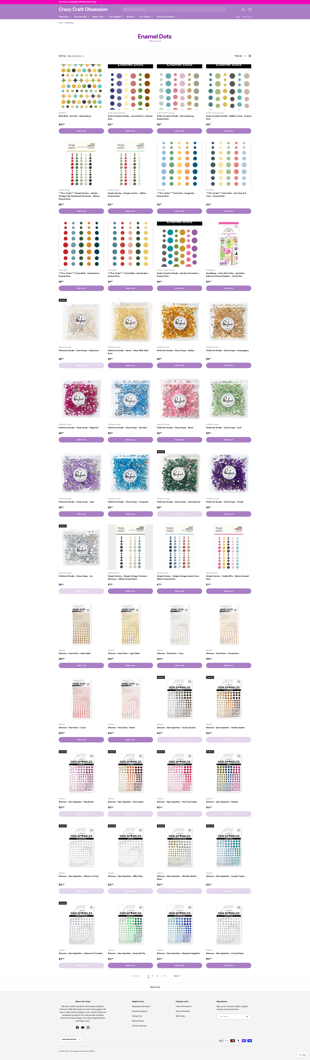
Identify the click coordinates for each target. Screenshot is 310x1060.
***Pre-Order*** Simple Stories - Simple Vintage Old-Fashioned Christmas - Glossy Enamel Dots (79, 196)
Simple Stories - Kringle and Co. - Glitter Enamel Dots (127, 194)
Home (61, 23)
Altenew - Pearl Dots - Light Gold (123, 653)
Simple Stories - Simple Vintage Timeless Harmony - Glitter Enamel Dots (127, 577)
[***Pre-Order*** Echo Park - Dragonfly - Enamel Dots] (179, 164)
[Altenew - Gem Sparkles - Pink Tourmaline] (179, 773)
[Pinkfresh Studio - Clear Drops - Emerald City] (179, 473)
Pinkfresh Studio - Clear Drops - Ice (76, 576)
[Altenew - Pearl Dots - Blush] (130, 698)
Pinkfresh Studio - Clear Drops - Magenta (78, 427)
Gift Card (247, 17)
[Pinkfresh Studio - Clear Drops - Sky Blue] (130, 398)
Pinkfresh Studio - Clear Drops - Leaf (223, 427)
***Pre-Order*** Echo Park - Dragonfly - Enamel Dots (176, 194)
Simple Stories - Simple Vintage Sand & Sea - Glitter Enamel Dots (178, 577)
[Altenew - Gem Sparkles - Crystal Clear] (228, 924)
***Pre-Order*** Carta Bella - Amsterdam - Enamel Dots (128, 274)
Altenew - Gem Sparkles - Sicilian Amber (225, 727)
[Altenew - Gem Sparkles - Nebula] (228, 773)
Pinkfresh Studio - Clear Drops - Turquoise (128, 502)
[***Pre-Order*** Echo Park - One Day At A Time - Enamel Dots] (228, 164)
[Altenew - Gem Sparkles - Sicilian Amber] (228, 698)
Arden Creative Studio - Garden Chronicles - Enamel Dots (178, 274)
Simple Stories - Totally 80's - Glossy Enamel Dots (227, 577)
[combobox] (174, 9)
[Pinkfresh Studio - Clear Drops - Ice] (81, 547)
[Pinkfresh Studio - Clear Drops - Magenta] (81, 398)
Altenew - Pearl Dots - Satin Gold (74, 653)
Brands (130, 16)
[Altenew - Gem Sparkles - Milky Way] (130, 847)
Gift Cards (180, 1016)
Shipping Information (141, 1006)
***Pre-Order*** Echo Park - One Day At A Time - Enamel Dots (226, 194)
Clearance (64, 16)
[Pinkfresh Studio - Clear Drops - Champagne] (228, 321)
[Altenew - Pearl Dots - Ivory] (179, 624)
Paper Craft (97, 16)
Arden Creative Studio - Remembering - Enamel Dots (176, 117)
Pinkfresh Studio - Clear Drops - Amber (175, 350)
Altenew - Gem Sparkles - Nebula (222, 802)
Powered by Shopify (87, 1051)
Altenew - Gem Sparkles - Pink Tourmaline (177, 802)
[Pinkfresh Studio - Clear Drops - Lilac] (81, 473)
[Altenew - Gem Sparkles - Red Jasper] (130, 773)
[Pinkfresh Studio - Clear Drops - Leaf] (228, 398)
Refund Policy (138, 1021)
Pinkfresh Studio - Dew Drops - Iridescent (79, 350)
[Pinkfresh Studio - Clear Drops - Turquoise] (130, 473)
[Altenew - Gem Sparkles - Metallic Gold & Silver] (179, 847)
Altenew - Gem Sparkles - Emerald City (126, 953)
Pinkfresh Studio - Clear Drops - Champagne (227, 350)
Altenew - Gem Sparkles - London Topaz (225, 876)
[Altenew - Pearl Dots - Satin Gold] (81, 624)
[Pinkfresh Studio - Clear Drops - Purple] (228, 473)
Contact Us (137, 1016)
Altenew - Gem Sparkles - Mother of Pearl (79, 876)
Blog (238, 17)
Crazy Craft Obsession (72, 1051)
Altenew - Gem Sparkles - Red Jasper (126, 802)
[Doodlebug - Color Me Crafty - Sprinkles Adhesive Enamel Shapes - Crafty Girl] (228, 244)
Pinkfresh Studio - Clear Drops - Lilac (76, 502)
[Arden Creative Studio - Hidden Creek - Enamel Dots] (228, 87)
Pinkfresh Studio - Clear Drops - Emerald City (178, 502)
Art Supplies (115, 16)
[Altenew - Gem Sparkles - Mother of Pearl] (81, 847)
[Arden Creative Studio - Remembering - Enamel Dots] (179, 87)
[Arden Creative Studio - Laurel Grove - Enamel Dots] (130, 87)
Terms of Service (139, 1025)
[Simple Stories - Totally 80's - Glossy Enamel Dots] (228, 547)
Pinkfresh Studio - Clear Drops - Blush (175, 427)
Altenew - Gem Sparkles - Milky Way (125, 876)
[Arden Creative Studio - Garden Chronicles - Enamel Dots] (179, 244)
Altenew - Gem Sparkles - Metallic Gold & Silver (177, 877)
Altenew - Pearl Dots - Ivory (170, 653)
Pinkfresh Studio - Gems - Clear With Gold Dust (128, 352)
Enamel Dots (69, 23)
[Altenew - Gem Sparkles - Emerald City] (130, 924)
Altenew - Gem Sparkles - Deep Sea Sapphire (178, 953)
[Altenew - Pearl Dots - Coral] (81, 698)
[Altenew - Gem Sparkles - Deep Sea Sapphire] (179, 924)
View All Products (183, 1006)
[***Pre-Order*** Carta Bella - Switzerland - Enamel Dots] (81, 244)
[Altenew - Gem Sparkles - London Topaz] (228, 847)
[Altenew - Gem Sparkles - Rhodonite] (81, 773)
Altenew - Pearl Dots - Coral (72, 727)
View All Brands (183, 1011)
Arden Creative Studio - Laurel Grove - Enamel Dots (130, 117)
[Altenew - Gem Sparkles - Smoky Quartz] (179, 698)
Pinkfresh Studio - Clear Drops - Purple (224, 502)
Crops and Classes (165, 16)
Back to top (155, 987)
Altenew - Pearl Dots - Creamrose (222, 653)
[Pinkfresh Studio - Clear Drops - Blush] (179, 398)
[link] (134, 975)
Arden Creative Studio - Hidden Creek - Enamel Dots (228, 117)
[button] (249, 9)
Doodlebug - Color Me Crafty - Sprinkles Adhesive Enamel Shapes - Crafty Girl (225, 274)
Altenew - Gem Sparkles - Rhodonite (76, 802)
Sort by (62, 56)
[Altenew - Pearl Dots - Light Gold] (130, 624)
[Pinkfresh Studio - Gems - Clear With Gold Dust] (130, 321)
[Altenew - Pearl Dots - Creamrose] (228, 624)
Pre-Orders (145, 16)
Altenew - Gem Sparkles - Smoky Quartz (176, 727)
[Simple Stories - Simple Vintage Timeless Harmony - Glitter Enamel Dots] (130, 547)
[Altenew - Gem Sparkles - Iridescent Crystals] (81, 924)
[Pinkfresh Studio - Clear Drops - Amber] (179, 321)
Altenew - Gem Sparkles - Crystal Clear (225, 953)
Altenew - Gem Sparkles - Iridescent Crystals (80, 953)
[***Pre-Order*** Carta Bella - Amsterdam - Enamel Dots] (130, 244)
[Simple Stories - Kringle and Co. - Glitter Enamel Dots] (130, 164)
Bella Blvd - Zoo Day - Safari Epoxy (75, 116)
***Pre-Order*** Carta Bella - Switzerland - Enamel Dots (79, 274)
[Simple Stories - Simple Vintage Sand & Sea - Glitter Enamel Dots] (179, 547)
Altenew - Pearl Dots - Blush (121, 727)
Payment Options (139, 1011)
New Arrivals (80, 16)
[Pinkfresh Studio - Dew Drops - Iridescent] (81, 321)
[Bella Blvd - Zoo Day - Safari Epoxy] (81, 87)
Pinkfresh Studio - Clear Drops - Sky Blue (127, 427)
